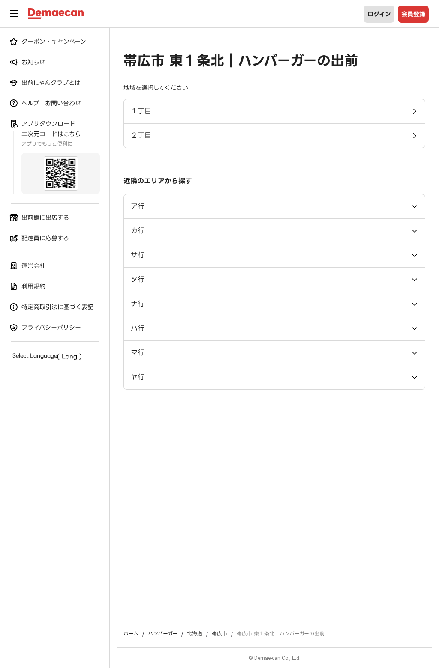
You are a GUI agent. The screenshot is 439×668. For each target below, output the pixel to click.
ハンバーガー (162, 634)
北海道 (194, 634)
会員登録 (413, 14)
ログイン (379, 14)
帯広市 (219, 634)
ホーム (130, 634)
